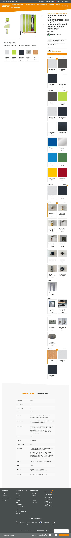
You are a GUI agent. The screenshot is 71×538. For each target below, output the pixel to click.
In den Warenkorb (58, 54)
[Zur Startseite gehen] (6, 6)
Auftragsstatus (41, 1)
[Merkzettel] (65, 6)
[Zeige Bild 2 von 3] (43, 26)
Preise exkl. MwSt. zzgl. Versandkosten (54, 51)
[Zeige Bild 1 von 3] (43, 24)
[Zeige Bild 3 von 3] (43, 27)
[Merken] (42, 15)
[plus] (56, 535)
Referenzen (18, 498)
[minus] (50, 535)
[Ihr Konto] (67, 6)
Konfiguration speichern (9, 535)
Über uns (18, 495)
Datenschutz (19, 504)
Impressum (18, 500)
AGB (17, 502)
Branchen (18, 513)
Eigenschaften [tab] (28, 393)
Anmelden (46, 1)
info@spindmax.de (15, 1)
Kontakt (3, 493)
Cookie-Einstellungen (21, 511)
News (17, 493)
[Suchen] (62, 6)
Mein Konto (4, 495)
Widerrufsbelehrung (20, 506)
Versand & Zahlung (6, 498)
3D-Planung (4, 500)
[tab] (43, 393)
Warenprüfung (19, 509)
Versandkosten (41, 530)
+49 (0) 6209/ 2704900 (6, 1)
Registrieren (52, 1)
